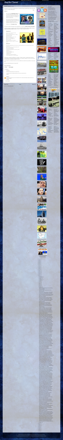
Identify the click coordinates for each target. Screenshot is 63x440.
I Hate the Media (56, 79)
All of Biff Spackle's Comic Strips (43, 255)
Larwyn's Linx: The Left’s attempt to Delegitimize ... (45, 363)
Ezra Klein (55, 77)
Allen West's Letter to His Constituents (44, 347)
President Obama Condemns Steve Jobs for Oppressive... (46, 343)
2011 (39, 275)
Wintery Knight (55, 124)
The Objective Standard (56, 41)
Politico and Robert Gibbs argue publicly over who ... (45, 387)
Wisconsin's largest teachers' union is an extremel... (45, 297)
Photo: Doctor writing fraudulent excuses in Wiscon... (45, 342)
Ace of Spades (50, 23)
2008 (39, 425)
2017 (39, 269)
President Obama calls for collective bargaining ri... (45, 319)
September (40, 279)
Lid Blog (55, 33)
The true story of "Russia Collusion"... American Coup (42, 28)
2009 (39, 424)
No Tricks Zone (55, 114)
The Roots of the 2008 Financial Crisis (52, 15)
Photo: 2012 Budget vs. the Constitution (44, 366)
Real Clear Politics (56, 85)
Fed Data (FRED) (56, 57)
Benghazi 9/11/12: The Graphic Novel (26, 0)
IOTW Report (55, 29)
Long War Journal (50, 113)
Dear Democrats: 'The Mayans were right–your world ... (46, 411)
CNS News (49, 28)
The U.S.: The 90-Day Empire (51, 13)
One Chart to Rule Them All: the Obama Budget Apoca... (46, 370)
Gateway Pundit (50, 35)
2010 (39, 423)
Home (20, 84)
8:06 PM (7, 74)
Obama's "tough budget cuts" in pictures (44, 404)
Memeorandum (9, 65)
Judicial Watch (49, 55)
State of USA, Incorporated (42, 296)
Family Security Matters (51, 123)
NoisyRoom (55, 35)
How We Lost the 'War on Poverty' (52, 18)
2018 (39, 268)
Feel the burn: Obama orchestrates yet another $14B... (46, 316)
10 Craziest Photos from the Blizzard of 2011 (44, 371)
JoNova (55, 112)
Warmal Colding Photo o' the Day (43, 410)
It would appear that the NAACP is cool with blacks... (45, 407)
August (40, 280)
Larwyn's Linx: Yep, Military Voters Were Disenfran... (45, 384)
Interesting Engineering (50, 130)
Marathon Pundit (56, 118)
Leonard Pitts (55, 81)
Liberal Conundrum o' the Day (43, 349)
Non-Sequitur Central (14, 24)
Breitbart (49, 27)
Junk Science (55, 113)
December (40, 276)
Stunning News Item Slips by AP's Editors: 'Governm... (45, 298)
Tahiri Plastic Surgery (56, 131)
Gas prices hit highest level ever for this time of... (45, 385)
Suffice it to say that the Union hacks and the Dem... (45, 341)
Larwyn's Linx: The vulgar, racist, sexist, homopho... (45, 300)
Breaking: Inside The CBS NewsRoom (44, 346)
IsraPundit (49, 112)
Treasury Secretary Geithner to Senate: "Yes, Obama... (46, 345)
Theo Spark (55, 122)
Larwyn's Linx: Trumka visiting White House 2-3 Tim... (45, 318)
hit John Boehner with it (15, 13)
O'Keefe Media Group (50, 56)
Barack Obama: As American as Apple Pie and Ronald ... (46, 415)
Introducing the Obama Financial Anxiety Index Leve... (45, 326)
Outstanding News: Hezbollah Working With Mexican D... (46, 324)
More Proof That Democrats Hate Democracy (44, 302)
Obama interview (8, 31)
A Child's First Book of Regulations (52, 19)
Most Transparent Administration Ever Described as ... (45, 364)
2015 (39, 271)
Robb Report (49, 131)
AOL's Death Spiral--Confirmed (43, 408)
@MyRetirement (56, 129)
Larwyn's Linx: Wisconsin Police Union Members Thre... (46, 295)
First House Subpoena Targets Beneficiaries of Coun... (46, 361)
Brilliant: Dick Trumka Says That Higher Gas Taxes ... (45, 304)
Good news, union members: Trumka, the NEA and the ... (46, 317)
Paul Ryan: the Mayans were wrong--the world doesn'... (46, 367)
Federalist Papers (56, 78)
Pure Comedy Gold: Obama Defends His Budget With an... (46, 365)
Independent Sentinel (56, 28)
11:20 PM (7, 79)
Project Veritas (49, 57)
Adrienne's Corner (50, 118)
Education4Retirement (56, 128)
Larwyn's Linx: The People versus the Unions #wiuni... (46, 339)
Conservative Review (50, 29)
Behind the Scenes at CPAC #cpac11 (43, 391)
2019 (39, 267)
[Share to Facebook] (11, 67)
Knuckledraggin (50, 81)
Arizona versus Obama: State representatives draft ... (45, 382)
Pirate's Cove (55, 36)
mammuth (38, 434)
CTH (48, 30)
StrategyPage (49, 114)
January (40, 422)
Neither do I (5, 11)
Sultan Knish (55, 40)
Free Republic (49, 33)
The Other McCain (56, 43)
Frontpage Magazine (50, 34)
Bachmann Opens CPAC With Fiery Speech (44, 393)
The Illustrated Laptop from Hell (51, 9)
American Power (50, 119)
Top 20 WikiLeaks (2, 0)
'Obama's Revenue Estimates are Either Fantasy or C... (46, 360)
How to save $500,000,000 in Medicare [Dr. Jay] (45, 406)
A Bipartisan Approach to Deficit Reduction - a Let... (45, 348)
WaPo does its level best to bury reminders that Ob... (45, 305)
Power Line (49, 42)
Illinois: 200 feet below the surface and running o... (45, 338)
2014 (39, 272)
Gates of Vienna (55, 27)
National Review (50, 40)
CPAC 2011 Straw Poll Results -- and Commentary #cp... (46, 381)
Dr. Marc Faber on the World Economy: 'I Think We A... (45, 293)
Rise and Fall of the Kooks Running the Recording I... (45, 327)
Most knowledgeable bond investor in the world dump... (46, 368)
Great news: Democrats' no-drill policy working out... (45, 322)
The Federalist (49, 43)
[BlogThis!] (10, 67)
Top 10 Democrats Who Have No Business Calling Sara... (46, 412)
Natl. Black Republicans (56, 119)
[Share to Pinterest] (12, 67)
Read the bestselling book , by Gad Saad (42, 35)
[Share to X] (10, 67)
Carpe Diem (55, 54)
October (40, 278)
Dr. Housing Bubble (56, 56)
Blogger (44, 434)
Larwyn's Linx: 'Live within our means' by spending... (45, 369)
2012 (39, 274)
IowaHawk (49, 80)
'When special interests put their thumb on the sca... (45, 383)
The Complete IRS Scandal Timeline (52, 17)
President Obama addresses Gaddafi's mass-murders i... (46, 323)
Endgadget (49, 129)
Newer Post (6, 84)
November (40, 277)
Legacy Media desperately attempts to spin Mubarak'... (46, 386)
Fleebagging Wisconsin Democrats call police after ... (45, 320)
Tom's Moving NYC (56, 130)
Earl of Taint (49, 77)
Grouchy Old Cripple (50, 79)
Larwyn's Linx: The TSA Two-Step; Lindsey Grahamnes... (46, 405)
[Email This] (9, 67)
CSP (48, 111)
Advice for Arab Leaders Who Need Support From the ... (46, 340)
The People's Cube (50, 84)
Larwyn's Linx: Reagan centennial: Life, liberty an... (45, 414)
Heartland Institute (56, 111)
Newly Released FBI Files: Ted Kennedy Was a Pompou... (46, 294)
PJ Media (49, 41)
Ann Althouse (55, 23)
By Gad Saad (42, 19)
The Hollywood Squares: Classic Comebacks (44, 303)
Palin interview (8, 43)
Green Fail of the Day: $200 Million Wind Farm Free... (45, 362)
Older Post (34, 84)
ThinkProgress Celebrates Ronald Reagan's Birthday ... (46, 413)
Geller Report (49, 36)
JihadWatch (55, 80)
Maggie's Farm (50, 124)
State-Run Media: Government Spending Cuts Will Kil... (46, 299)
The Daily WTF (50, 128)
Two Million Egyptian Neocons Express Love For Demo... (46, 321)
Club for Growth (55, 55)
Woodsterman (49, 85)
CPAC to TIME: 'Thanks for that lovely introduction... (45, 392)
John (7, 76)
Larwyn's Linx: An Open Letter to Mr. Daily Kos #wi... (45, 344)
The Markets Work (56, 42)
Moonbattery (55, 34)
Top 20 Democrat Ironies (45, 0)
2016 (39, 270)
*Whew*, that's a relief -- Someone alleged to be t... (45, 389)
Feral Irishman (49, 78)
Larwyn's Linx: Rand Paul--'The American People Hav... (46, 409)
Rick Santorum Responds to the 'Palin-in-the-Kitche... (45, 390)
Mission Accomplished (42, 301)
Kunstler (55, 30)
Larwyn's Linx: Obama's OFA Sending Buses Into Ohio (45, 325)
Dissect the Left (50, 122)
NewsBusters (55, 84)
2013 (39, 273)
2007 (39, 426)
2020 (39, 266)
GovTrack (49, 54)
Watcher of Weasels (56, 123)
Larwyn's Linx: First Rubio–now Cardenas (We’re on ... (46, 388)
